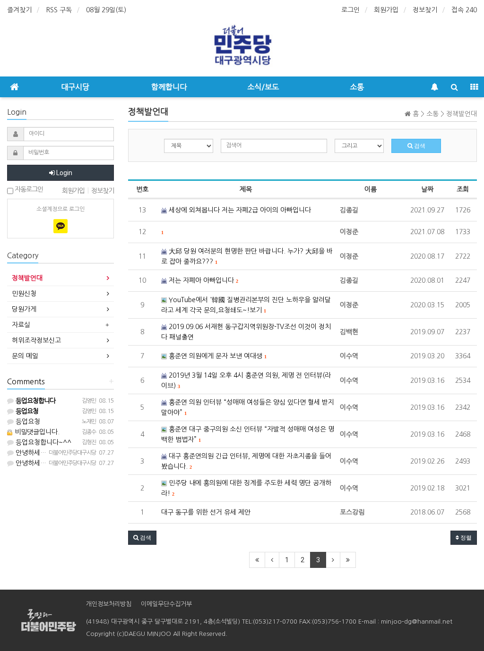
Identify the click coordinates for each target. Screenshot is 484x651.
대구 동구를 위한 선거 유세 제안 (206, 512)
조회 (463, 189)
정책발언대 (27, 278)
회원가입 (386, 10)
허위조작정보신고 (36, 340)
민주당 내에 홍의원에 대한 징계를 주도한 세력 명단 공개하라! (246, 488)
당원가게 (24, 309)
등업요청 (27, 421)
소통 (357, 87)
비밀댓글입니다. (36, 432)
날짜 (427, 189)
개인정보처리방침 (108, 604)
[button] (142, 538)
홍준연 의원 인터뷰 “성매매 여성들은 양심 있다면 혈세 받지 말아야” (247, 407)
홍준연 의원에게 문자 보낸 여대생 (216, 356)
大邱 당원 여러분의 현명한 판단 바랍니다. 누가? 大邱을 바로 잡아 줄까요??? (247, 256)
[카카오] (60, 226)
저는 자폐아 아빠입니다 (202, 280)
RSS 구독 (59, 10)
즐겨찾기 (19, 10)
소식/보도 (263, 87)
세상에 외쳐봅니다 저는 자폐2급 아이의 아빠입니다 (239, 210)
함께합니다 (169, 87)
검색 (419, 146)
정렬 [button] (465, 537)
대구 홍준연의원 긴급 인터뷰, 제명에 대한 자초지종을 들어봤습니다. (246, 461)
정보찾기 (425, 10)
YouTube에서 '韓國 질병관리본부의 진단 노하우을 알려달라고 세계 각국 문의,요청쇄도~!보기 (246, 304)
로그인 (350, 10)
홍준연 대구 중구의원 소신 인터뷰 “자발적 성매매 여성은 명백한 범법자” (247, 434)
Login (63, 173)
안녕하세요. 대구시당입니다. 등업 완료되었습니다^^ (88, 452)
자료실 (21, 324)
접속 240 (464, 10)
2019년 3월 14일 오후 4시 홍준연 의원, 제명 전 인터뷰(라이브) (246, 380)
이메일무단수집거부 (166, 604)
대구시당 (75, 87)
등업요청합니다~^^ (42, 442)
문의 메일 (25, 356)
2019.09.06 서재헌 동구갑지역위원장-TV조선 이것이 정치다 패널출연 (246, 331)
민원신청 (24, 293)
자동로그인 (28, 189)
